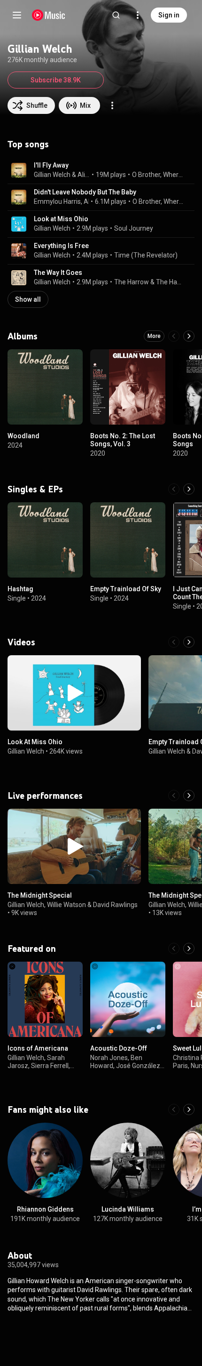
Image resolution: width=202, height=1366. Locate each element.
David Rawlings (115, 904)
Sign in (168, 15)
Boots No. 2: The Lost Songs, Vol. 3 (122, 440)
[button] (18, 170)
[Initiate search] (116, 15)
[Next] (189, 336)
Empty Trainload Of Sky (125, 589)
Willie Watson (66, 904)
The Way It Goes (58, 272)
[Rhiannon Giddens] (45, 1160)
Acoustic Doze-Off (118, 1048)
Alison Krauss (84, 174)
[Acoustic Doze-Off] (127, 999)
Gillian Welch (52, 174)
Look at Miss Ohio (61, 219)
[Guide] (17, 15)
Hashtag (20, 589)
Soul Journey (133, 228)
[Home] (48, 15)
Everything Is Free (61, 245)
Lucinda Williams (127, 1209)
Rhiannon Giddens (45, 1209)
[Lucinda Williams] (127, 1160)
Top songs (28, 144)
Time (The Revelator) (146, 255)
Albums (23, 336)
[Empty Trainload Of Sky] (127, 540)
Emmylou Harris (57, 201)
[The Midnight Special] (74, 846)
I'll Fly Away (51, 165)
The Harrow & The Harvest (149, 282)
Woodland (23, 436)
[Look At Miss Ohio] (74, 693)
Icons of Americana (38, 1048)
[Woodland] (45, 387)
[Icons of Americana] (45, 999)
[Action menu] (112, 105)
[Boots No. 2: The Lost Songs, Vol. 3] (127, 387)
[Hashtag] (45, 540)
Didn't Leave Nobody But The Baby (85, 192)
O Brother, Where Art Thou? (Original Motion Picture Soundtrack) (158, 174)
